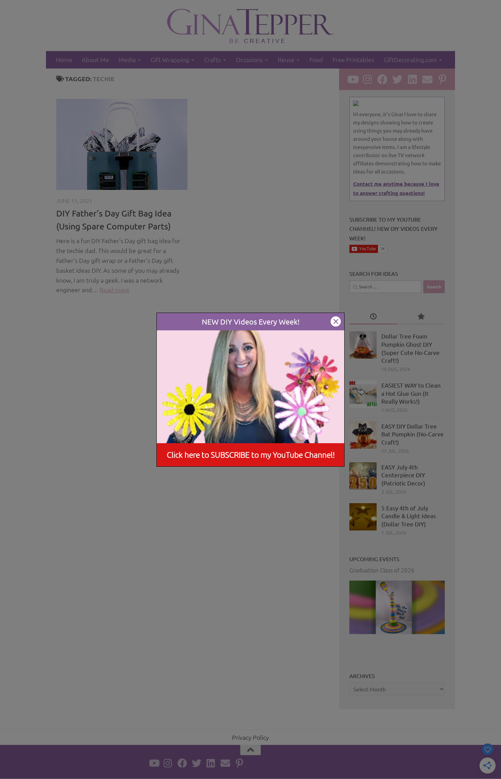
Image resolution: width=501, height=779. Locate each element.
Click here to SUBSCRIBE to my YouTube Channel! (251, 455)
